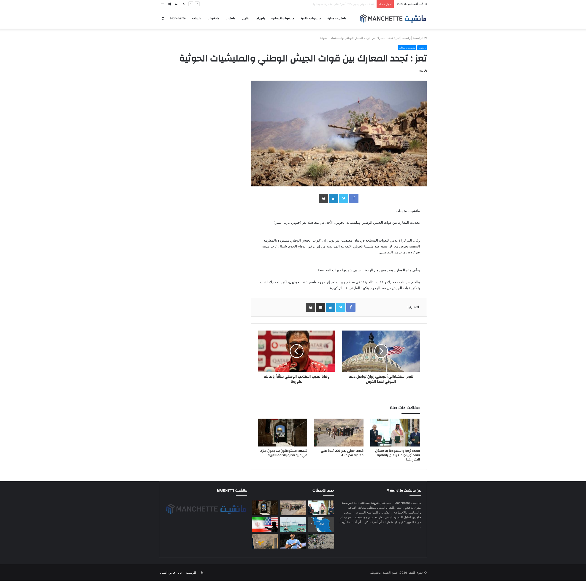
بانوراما (260, 18)
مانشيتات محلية (337, 18)
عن (180, 572)
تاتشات (196, 18)
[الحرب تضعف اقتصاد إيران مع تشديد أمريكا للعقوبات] (321, 524)
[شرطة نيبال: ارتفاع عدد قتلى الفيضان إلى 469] (321, 541)
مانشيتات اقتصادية (282, 18)
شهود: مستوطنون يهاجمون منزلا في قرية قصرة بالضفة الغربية (335, 4)
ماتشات (231, 18)
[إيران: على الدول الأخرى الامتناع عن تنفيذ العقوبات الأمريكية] (265, 524)
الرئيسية (418, 38)
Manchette (178, 18)
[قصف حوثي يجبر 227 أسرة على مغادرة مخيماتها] (339, 433)
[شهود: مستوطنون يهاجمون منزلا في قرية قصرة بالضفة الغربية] (282, 433)
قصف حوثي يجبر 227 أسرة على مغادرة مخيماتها (342, 453)
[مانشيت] (393, 18)
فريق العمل (167, 572)
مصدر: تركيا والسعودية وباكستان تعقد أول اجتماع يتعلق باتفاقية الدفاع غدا (397, 455)
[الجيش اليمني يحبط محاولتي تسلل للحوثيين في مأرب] (265, 541)
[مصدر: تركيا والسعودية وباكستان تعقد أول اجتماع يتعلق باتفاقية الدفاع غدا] (395, 433)
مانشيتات (213, 18)
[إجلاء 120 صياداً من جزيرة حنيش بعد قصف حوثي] (293, 524)
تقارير (245, 18)
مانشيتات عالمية (311, 18)
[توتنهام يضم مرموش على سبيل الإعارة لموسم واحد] (293, 541)
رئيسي (406, 38)
